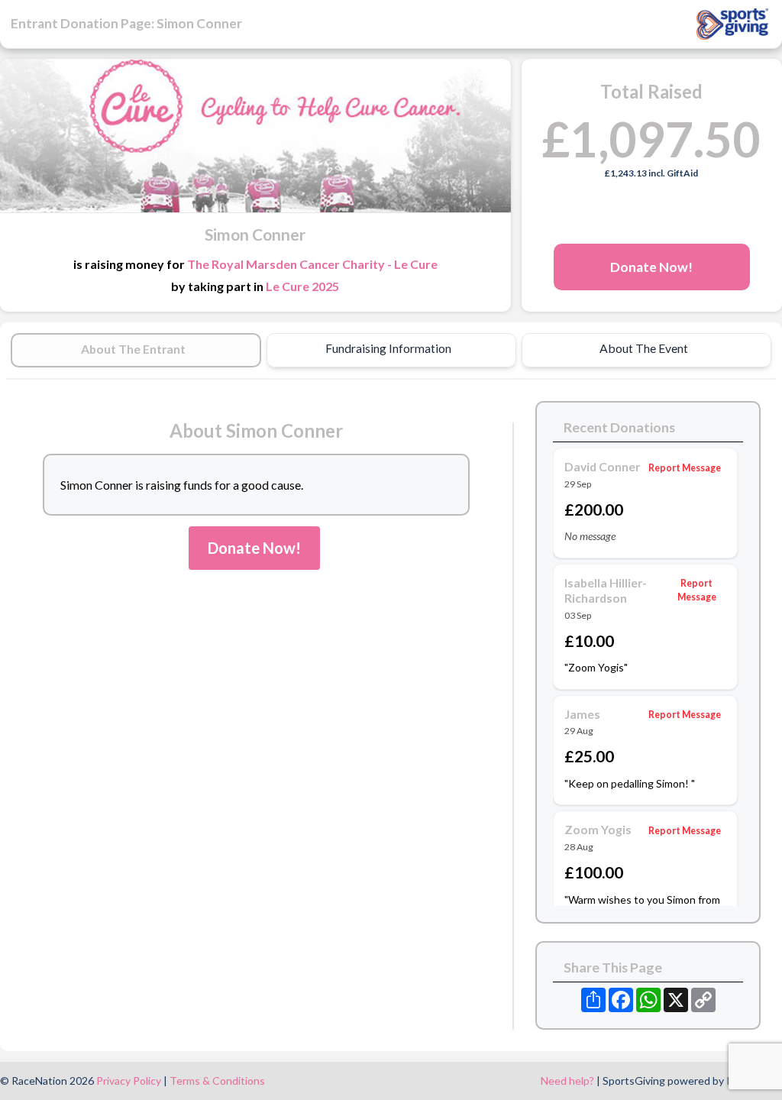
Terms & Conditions (217, 1080)
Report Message (684, 468)
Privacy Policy (128, 1080)
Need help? (567, 1080)
